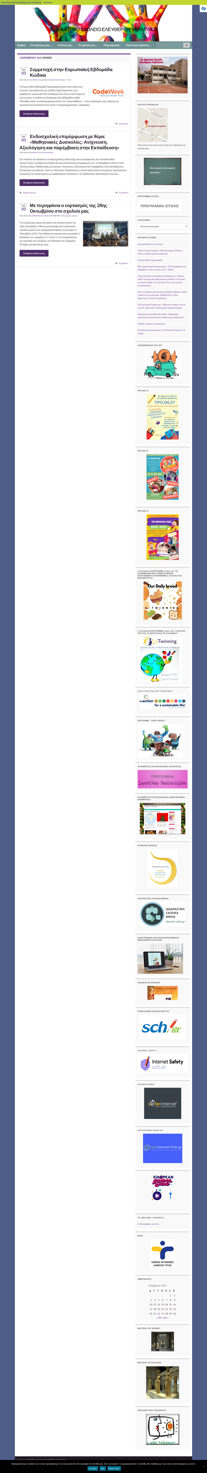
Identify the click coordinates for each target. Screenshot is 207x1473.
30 (174, 1313)
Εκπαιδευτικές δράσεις (56, 80)
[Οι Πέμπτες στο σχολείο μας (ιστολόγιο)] (163, 778)
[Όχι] (203, 1466)
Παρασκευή (33, 152)
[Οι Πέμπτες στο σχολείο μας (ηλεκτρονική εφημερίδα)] (163, 818)
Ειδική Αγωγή (29, 192)
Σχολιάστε (123, 123)
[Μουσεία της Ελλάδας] (163, 1382)
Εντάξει (93, 1468)
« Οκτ (159, 1317)
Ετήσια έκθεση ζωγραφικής (150, 260)
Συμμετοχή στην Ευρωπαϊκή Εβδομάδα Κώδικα (71, 72)
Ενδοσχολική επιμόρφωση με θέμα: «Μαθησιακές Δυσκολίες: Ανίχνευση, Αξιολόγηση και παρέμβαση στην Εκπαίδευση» (69, 142)
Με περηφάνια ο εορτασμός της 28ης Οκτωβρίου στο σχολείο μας (68, 208)
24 (150, 1313)
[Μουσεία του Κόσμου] (163, 1341)
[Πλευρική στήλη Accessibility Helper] (203, 8)
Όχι (102, 1468)
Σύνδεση (47, 2)
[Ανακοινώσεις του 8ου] (163, 364)
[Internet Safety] (163, 1063)
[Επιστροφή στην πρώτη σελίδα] (103, 23)
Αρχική (21, 45)
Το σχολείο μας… (88, 45)
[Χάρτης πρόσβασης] (153, 124)
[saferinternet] (163, 1103)
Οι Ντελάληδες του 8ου (148, 1224)
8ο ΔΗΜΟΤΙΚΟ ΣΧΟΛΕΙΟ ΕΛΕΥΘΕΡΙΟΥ (45, 216)
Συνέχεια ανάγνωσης (34, 113)
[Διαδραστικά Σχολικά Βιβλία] (163, 914)
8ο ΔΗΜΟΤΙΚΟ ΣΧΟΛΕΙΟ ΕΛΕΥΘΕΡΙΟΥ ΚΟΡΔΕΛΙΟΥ (103, 29)
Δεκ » (166, 1317)
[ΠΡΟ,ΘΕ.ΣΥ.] (163, 477)
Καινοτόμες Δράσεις (138, 45)
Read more (114, 1468)
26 (158, 1313)
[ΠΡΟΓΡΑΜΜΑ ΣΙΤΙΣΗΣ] (160, 205)
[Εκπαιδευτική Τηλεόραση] (163, 1429)
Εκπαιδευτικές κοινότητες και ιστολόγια (21, 2)
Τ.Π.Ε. (68, 80)
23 (174, 1308)
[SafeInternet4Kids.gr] (163, 1148)
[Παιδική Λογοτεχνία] (163, 993)
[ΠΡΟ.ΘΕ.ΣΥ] (163, 417)
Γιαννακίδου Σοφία (36, 80)
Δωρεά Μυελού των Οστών (150, 244)
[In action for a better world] (163, 701)
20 (162, 1308)
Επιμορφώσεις (48, 152)
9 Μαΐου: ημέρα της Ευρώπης (151, 323)
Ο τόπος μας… (65, 45)
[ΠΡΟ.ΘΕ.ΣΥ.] (163, 537)
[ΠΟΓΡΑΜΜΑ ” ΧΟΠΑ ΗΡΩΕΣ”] (160, 740)
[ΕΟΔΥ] (163, 1253)
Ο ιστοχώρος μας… (41, 45)
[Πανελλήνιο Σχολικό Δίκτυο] (163, 1027)
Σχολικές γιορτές (71, 216)
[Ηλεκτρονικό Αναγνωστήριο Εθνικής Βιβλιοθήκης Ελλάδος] (160, 958)
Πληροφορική (112, 45)
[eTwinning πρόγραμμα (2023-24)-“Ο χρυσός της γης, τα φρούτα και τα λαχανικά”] (160, 659)
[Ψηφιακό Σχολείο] (163, 868)
